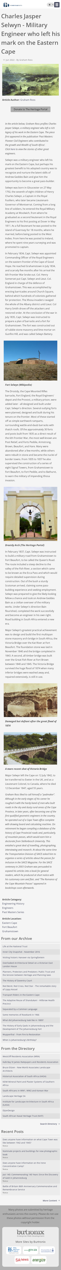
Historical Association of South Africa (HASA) (24, 1076)
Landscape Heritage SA (14, 1096)
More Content (50, 1200)
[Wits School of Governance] (47, 1250)
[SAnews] (22, 1260)
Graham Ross (27, 99)
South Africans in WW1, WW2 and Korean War (25, 1090)
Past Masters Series (13, 912)
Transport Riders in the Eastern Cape (21, 994)
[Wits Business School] (13, 1250)
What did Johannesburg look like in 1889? (23, 1020)
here (13, 149)
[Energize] (39, 1260)
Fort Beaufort (9, 927)
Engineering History (13, 903)
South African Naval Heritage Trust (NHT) (23, 1115)
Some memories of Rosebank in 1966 (21, 1014)
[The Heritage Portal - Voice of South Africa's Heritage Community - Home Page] (12, 4)
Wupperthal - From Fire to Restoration (21, 1034)
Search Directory (48, 1123)
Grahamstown (10, 931)
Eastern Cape (9, 923)
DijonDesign (9, 1110)
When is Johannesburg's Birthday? (20, 1040)
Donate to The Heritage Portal (30, 109)
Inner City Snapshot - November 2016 (21, 951)
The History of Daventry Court (17, 980)
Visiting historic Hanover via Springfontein (23, 957)
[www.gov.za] (30, 1250)
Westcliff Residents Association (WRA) (21, 1056)
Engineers (7, 907)
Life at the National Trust (15, 946)
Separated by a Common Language (20, 1009)
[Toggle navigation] (57, 4)
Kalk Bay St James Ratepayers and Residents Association (30, 1062)
